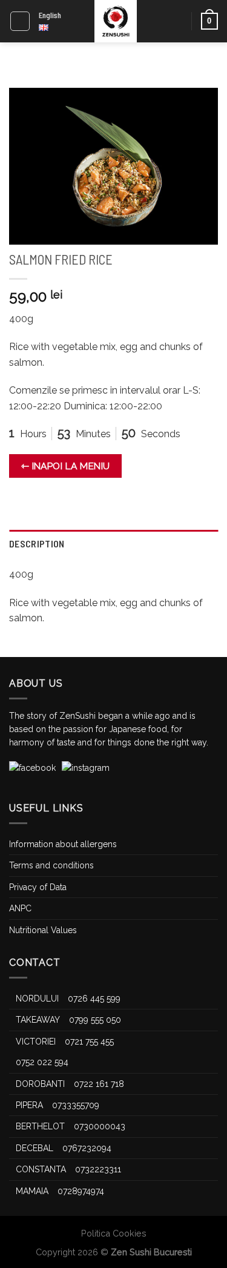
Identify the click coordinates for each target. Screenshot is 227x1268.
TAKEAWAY (38, 1020)
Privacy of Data (38, 887)
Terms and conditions (51, 865)
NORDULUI (37, 998)
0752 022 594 (42, 1062)
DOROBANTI (40, 1084)
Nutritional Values (43, 930)
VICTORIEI (36, 1041)
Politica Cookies (113, 1233)
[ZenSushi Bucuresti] (116, 21)
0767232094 (86, 1148)
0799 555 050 (95, 1020)
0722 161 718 (99, 1084)
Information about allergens (63, 844)
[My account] (177, 21)
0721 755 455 (89, 1041)
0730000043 (99, 1126)
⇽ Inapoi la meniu (65, 466)
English (50, 15)
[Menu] (20, 21)
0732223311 (98, 1169)
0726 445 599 (94, 998)
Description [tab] (37, 543)
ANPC (20, 908)
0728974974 (81, 1191)
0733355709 (75, 1105)
